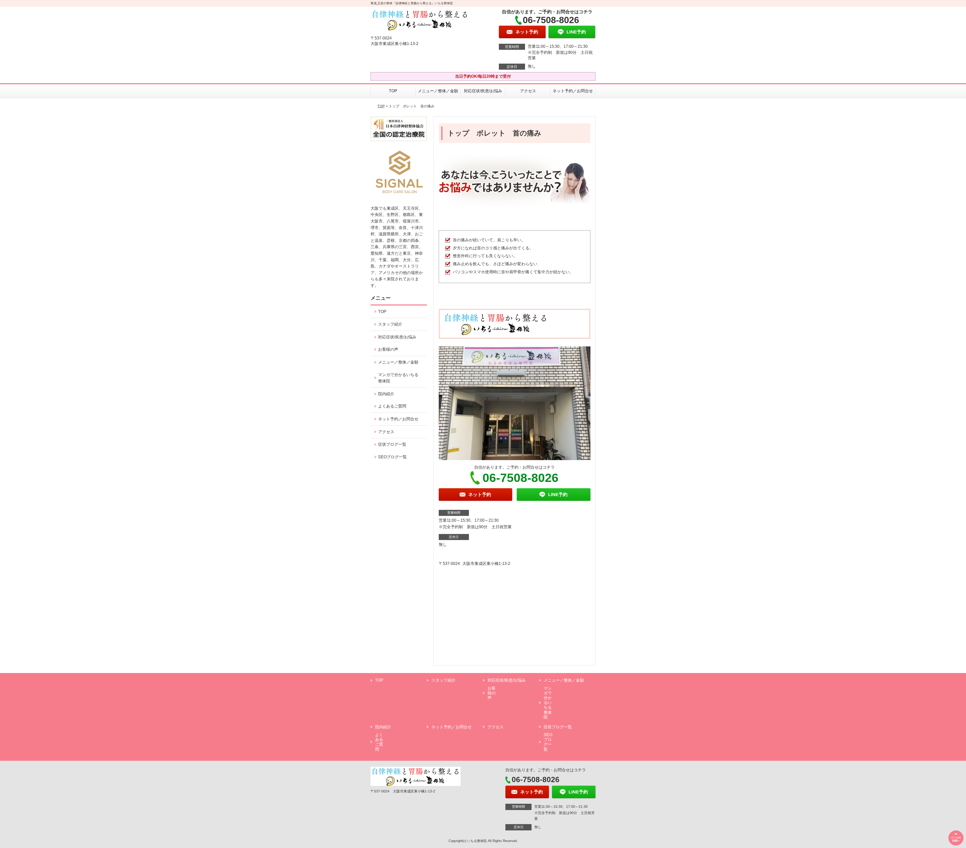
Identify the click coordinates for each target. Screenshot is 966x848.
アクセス (528, 91)
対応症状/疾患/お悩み (483, 91)
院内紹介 (386, 394)
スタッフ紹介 (390, 324)
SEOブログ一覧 (392, 457)
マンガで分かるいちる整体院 (398, 378)
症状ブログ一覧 (392, 444)
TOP (393, 91)
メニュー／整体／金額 (438, 91)
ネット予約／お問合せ (573, 91)
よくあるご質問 (392, 406)
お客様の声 (388, 349)
